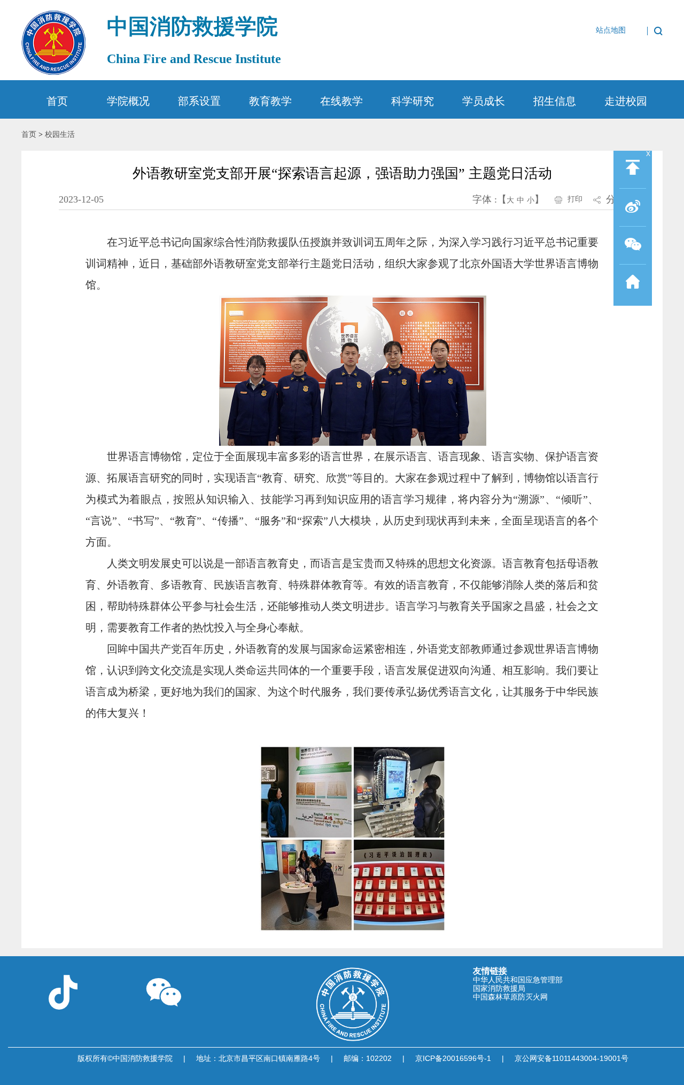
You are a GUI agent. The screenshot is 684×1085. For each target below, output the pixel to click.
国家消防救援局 (499, 988)
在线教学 (341, 101)
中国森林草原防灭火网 (510, 997)
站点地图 (611, 30)
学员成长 (483, 101)
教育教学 (270, 101)
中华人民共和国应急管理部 (518, 979)
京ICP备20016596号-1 (453, 1058)
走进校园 (625, 101)
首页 (57, 101)
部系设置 (199, 101)
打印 (575, 199)
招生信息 (554, 101)
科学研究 (412, 101)
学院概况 (128, 101)
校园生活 (60, 134)
